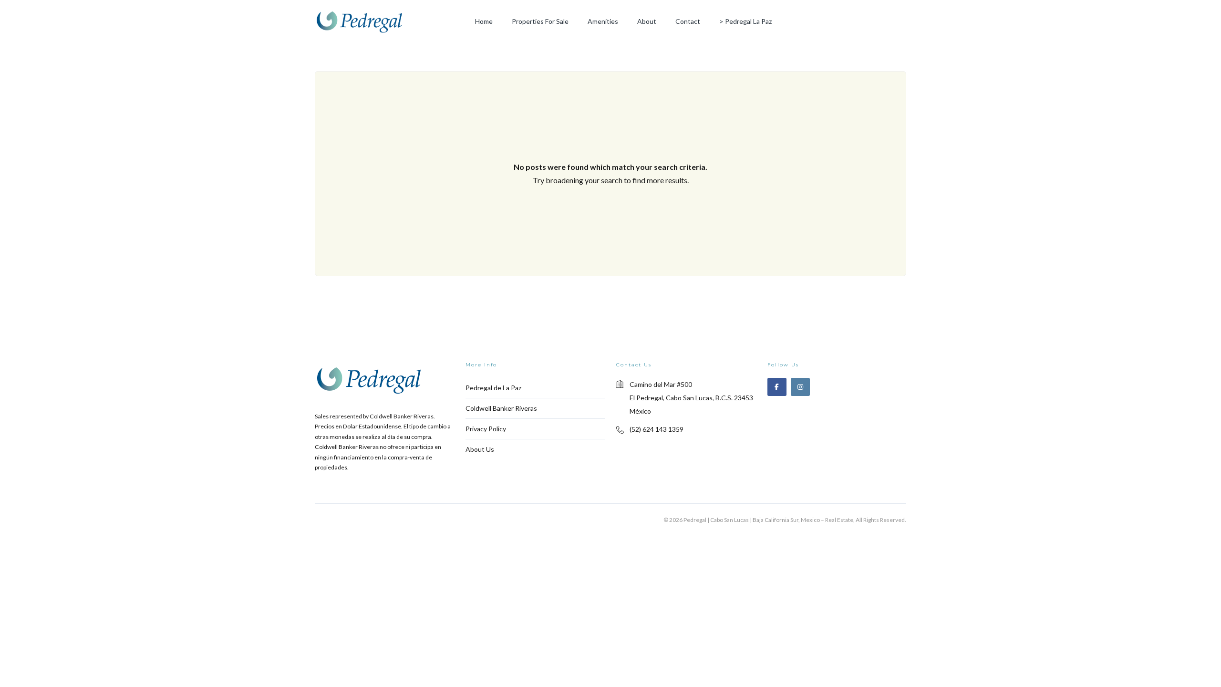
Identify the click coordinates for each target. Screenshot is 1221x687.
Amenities (603, 21)
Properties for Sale (540, 21)
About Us (480, 449)
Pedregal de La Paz (493, 388)
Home (484, 21)
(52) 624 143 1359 (656, 429)
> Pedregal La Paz (745, 21)
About (646, 21)
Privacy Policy (486, 429)
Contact (687, 21)
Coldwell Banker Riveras (501, 408)
